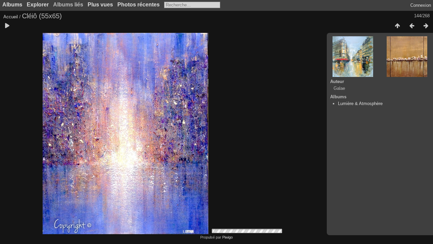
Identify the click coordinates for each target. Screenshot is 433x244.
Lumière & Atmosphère (360, 103)
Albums (12, 4)
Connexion (420, 5)
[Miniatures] (397, 26)
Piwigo (227, 237)
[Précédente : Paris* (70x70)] (412, 26)
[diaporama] (7, 26)
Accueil (10, 16)
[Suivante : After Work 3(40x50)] (426, 26)
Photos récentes (138, 4)
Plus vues (100, 4)
